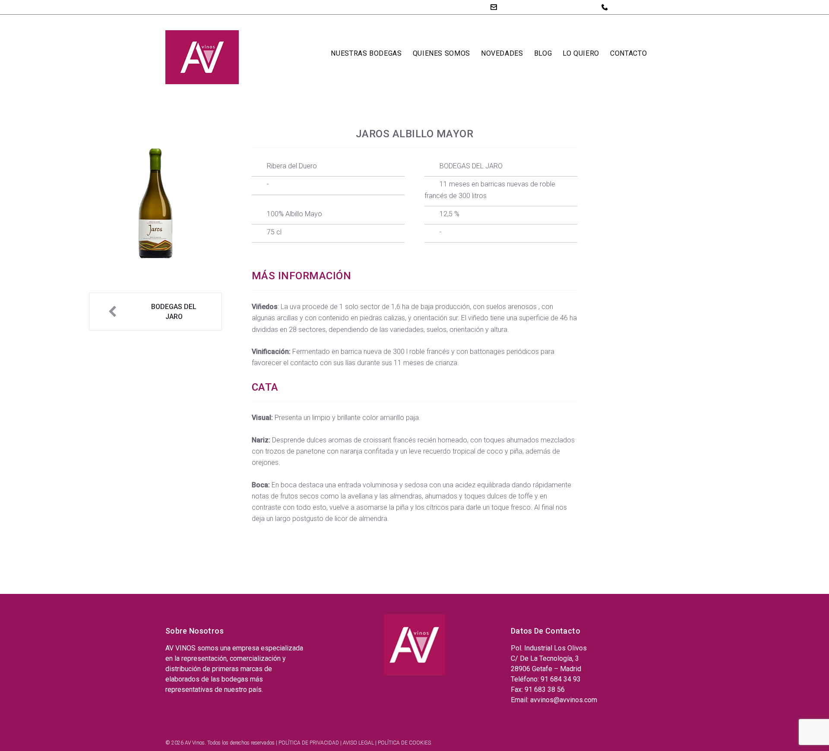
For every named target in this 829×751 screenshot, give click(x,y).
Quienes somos (441, 53)
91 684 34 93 (632, 6)
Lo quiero (581, 53)
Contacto (628, 53)
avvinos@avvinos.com (535, 7)
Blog (543, 53)
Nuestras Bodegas (366, 53)
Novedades (502, 53)
